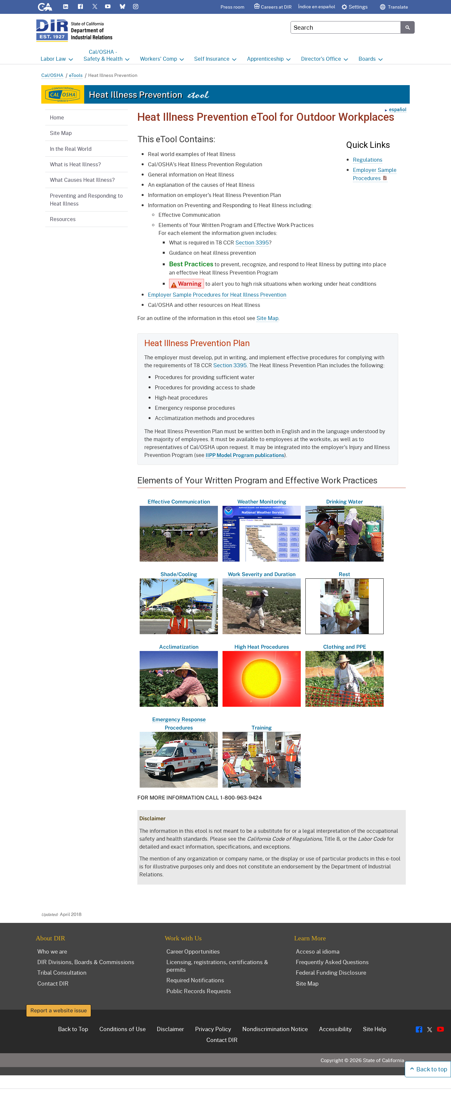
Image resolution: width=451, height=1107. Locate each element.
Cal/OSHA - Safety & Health (103, 55)
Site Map (61, 133)
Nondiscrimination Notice (275, 1029)
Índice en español (316, 6)
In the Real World (70, 148)
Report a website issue (58, 1010)
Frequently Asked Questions (332, 962)
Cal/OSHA (52, 75)
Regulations (367, 159)
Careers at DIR (276, 6)
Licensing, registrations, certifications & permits (217, 965)
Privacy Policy (213, 1029)
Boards (367, 58)
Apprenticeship (265, 58)
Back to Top (73, 1029)
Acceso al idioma (317, 951)
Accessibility (335, 1029)
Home (57, 117)
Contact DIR (53, 983)
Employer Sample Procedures (375, 174)
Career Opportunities (193, 951)
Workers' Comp (158, 58)
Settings (358, 6)
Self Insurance (211, 58)
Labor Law (53, 58)
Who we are (52, 951)
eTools (76, 75)
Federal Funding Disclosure (331, 972)
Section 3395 (252, 242)
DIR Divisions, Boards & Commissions (85, 962)
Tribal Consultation (62, 972)
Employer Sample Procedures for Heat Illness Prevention (217, 294)
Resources (63, 219)
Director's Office (321, 58)
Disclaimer (170, 1029)
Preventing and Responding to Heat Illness (86, 199)
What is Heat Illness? (75, 164)
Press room (232, 6)
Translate (397, 6)
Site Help (374, 1029)
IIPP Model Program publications (245, 455)
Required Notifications (195, 980)
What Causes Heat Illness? (82, 179)
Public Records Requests (198, 991)
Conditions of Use (122, 1029)
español (397, 109)
